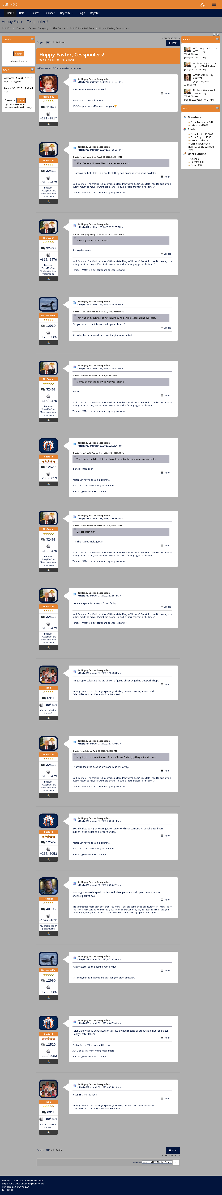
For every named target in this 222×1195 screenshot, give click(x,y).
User (5, 69)
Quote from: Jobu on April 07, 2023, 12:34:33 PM (95, 751)
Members (194, 117)
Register (94, 13)
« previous (167, 38)
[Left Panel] (214, 34)
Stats (186, 108)
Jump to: (137, 1162)
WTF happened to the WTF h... (205, 49)
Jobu (48, 687)
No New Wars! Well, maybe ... (204, 91)
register (17, 81)
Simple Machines (35, 1180)
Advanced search (18, 61)
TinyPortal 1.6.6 (9, 1187)
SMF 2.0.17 (7, 1180)
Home (10, 13)
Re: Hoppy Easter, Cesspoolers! (94, 79)
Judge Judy (48, 96)
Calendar (49, 13)
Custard (48, 456)
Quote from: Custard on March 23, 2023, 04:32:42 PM (97, 157)
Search (35, 13)
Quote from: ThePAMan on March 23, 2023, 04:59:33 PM (98, 312)
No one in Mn (48, 315)
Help (22, 13)
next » (177, 38)
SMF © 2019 (20, 1180)
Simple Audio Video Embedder (16, 1184)
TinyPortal (66, 13)
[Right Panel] (217, 34)
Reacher (48, 898)
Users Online (197, 154)
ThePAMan (191, 54)
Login (82, 13)
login (6, 81)
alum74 (197, 78)
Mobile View (38, 1184)
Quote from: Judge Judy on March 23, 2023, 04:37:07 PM (98, 234)
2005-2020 (24, 1187)
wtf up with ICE (201, 75)
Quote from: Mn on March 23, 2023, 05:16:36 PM (95, 375)
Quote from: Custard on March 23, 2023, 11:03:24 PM (97, 525)
